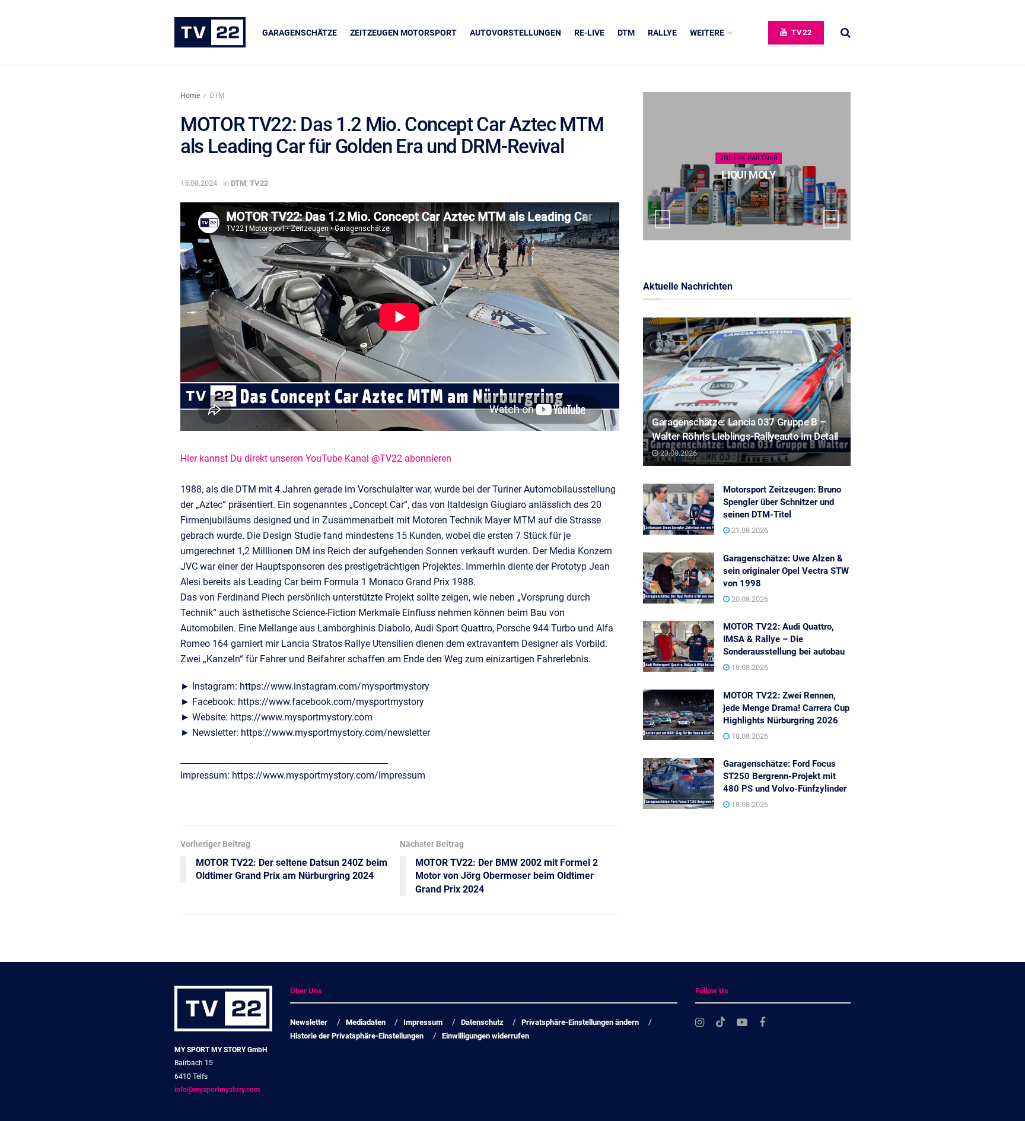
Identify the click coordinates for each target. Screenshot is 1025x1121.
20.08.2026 (749, 599)
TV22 (800, 32)
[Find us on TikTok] (720, 1022)
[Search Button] (846, 32)
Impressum (423, 1022)
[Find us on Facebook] (762, 1023)
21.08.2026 (749, 530)
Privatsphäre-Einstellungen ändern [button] (580, 1022)
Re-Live (589, 32)
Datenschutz (482, 1022)
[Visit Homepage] (210, 32)
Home (190, 95)
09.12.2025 (751, 198)
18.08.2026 (749, 667)
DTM (626, 32)
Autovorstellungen (515, 32)
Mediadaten (366, 1022)
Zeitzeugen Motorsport (403, 32)
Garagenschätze (299, 32)
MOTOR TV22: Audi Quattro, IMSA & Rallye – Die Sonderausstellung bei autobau (784, 639)
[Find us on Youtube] (742, 1023)
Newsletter (308, 1022)
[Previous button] (662, 219)
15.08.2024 (198, 183)
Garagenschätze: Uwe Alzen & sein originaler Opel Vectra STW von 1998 (786, 571)
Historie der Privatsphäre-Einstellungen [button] (357, 1035)
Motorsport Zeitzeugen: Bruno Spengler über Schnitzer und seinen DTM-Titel (782, 502)
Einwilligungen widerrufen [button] (485, 1035)
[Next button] (831, 219)
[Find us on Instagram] (699, 1023)
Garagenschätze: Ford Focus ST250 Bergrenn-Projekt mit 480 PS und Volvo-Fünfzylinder (784, 776)
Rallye (662, 32)
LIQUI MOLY (748, 175)
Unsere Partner (748, 158)
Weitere (707, 32)
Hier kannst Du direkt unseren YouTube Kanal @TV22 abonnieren (315, 458)
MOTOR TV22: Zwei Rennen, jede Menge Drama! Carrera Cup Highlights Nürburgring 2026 (786, 708)
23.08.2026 (677, 453)
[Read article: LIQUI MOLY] (747, 166)
